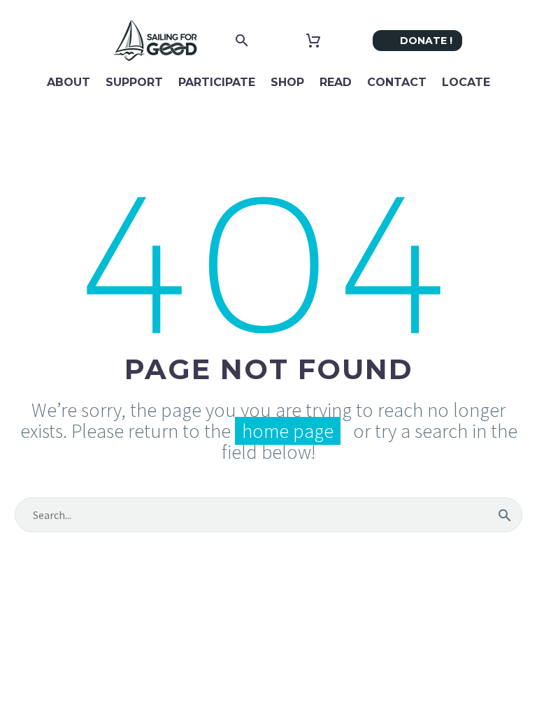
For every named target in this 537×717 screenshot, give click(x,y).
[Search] (504, 514)
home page (288, 430)
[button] (242, 41)
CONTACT (397, 82)
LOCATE (466, 82)
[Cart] (313, 40)
